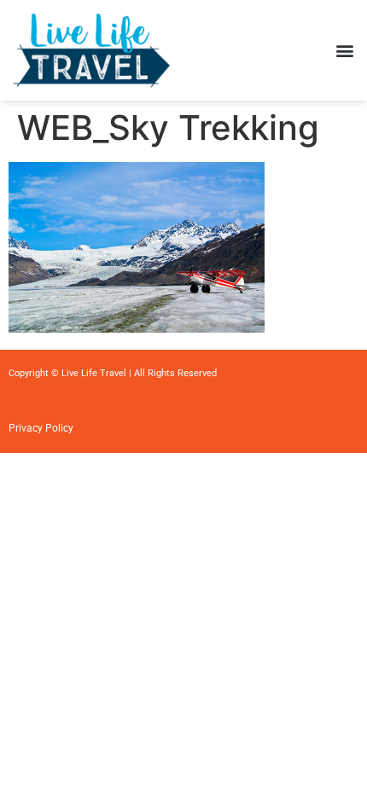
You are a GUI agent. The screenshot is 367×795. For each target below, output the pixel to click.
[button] (344, 50)
